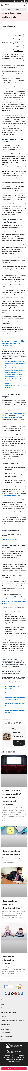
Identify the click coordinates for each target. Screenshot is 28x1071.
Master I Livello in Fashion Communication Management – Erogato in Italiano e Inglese (14, 374)
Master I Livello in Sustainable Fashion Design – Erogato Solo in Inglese (14, 381)
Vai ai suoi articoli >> (19, 743)
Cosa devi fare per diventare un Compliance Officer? (12, 904)
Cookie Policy (21, 1057)
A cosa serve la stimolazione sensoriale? (9, 960)
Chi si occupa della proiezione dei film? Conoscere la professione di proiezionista (11, 797)
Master (18, 9)
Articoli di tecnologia (6, 1036)
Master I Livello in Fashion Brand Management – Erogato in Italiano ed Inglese (15, 363)
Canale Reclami (8, 1059)
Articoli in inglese (5, 1032)
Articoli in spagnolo (6, 1029)
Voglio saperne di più (14, 1068)
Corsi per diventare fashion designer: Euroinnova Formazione (13, 343)
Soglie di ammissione (6, 1039)
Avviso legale (6, 1055)
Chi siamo (3, 1016)
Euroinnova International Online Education (12, 1020)
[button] (25, 4)
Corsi (9, 9)
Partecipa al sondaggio (9, 539)
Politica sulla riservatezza (9, 1057)
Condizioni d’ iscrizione (17, 1055)
